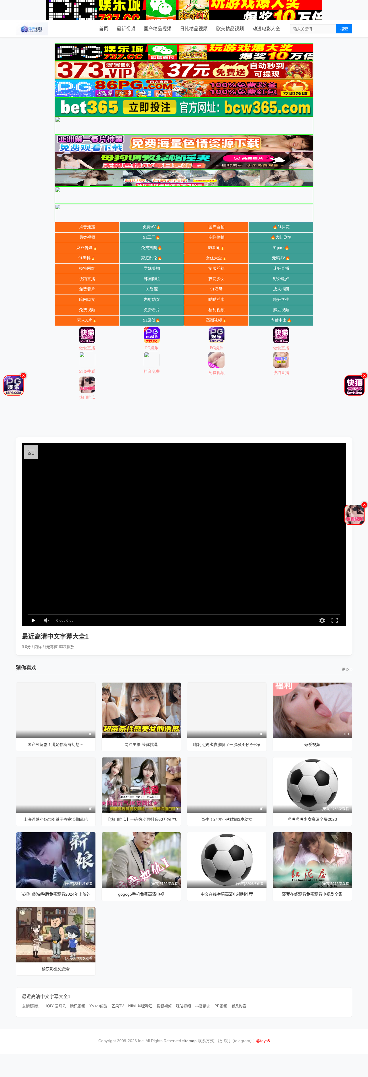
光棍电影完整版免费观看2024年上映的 (56, 894)
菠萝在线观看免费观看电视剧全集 (312, 894)
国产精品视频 (157, 28)
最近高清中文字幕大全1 (46, 996)
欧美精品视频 (230, 28)
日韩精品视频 (194, 28)
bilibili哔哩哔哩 (140, 1006)
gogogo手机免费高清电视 (141, 894)
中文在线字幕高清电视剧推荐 (227, 894)
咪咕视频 (183, 1006)
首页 (103, 28)
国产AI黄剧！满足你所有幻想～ (56, 744)
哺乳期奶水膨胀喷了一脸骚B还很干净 (226, 744)
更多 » (347, 669)
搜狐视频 (164, 1006)
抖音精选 (202, 1006)
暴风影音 (238, 1006)
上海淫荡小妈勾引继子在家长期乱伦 (56, 819)
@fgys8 (263, 1040)
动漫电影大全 (266, 28)
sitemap (189, 1040)
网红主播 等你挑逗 (141, 744)
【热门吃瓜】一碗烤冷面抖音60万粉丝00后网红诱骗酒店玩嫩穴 (141, 819)
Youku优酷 (98, 1006)
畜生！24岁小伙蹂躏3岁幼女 (226, 819)
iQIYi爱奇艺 (56, 1006)
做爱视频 (312, 744)
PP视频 (220, 1006)
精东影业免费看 (56, 968)
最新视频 (126, 28)
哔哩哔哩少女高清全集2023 (312, 819)
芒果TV (118, 1006)
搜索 (344, 29)
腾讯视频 (77, 1006)
